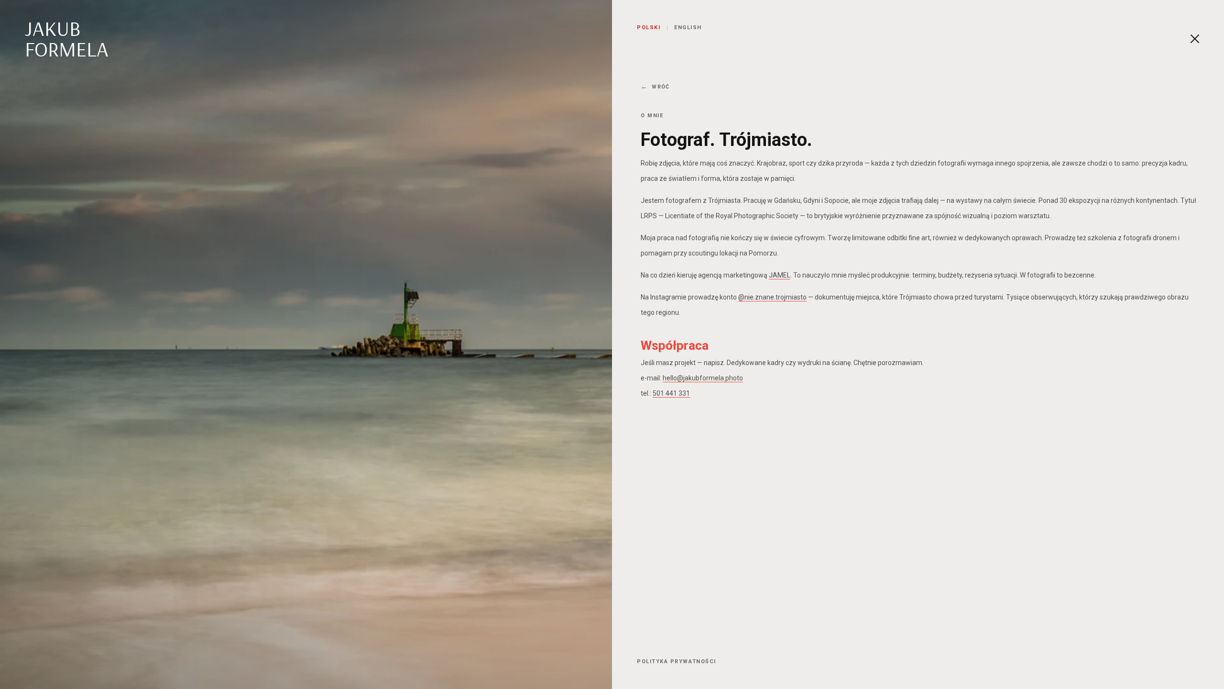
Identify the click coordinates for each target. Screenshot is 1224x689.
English (688, 27)
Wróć (660, 87)
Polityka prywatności (676, 661)
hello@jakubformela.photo (703, 378)
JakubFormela (67, 39)
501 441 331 (671, 393)
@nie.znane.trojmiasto (772, 297)
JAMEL (779, 275)
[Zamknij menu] (1195, 38)
